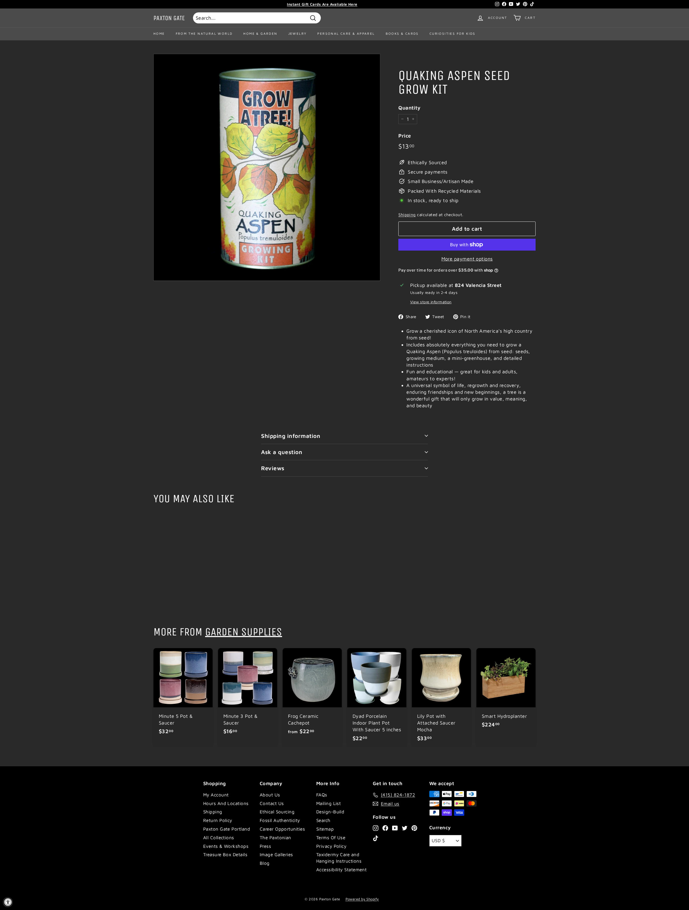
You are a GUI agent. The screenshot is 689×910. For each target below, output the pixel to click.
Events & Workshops (225, 846)
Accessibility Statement (341, 869)
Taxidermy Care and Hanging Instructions (338, 858)
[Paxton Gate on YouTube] (395, 827)
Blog (265, 863)
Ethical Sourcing (277, 811)
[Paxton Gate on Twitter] (404, 827)
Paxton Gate (169, 18)
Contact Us (272, 803)
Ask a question (281, 452)
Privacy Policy (331, 846)
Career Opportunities (282, 829)
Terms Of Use (330, 837)
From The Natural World (204, 33)
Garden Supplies (243, 631)
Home (159, 33)
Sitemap (325, 829)
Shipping (407, 214)
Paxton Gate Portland (226, 829)
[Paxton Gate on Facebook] (385, 827)
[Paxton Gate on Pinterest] (414, 827)
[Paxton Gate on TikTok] (375, 838)
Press (265, 846)
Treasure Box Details (225, 854)
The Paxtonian (275, 837)
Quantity (409, 108)
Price (404, 136)
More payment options (467, 259)
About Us (270, 794)
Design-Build (330, 811)
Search (323, 820)
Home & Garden (260, 33)
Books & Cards (402, 33)
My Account (216, 794)
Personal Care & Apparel (346, 33)
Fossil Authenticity (280, 820)
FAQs (321, 794)
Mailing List (328, 803)
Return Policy (217, 820)
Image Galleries (276, 854)
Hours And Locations (226, 803)
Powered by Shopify (362, 899)
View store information (431, 302)
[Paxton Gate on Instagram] (375, 827)
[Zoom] (267, 167)
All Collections (218, 837)
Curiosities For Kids (453, 33)
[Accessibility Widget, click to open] (8, 902)
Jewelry (297, 33)
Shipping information (291, 436)
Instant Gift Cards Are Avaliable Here (322, 4)
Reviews (272, 468)
